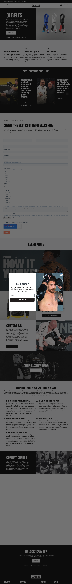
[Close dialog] (61, 275)
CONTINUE (22, 300)
